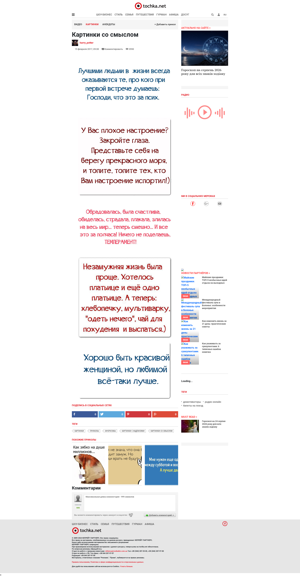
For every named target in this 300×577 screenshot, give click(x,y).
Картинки (92, 24)
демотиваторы (192, 401)
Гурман (161, 14)
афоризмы (110, 430)
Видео (78, 24)
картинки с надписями (133, 430)
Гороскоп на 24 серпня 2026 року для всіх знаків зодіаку (213, 424)
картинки (79, 430)
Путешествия (145, 14)
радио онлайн (213, 401)
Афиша (174, 14)
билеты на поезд (193, 405)
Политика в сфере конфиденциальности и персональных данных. (117, 562)
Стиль (119, 14)
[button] (219, 14)
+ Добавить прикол (165, 24)
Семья (129, 14)
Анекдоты (108, 24)
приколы (94, 430)
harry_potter (86, 42)
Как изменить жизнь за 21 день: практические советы (214, 324)
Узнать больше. (126, 566)
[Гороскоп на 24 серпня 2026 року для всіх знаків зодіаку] (190, 426)
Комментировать (113, 49)
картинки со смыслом (161, 430)
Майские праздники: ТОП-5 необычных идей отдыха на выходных (214, 280)
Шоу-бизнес (104, 14)
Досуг (185, 14)
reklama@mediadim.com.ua (116, 551)
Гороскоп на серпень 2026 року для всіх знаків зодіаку (203, 72)
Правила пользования (81, 562)
